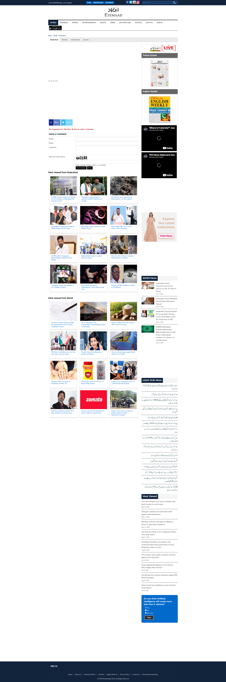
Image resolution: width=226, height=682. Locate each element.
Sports (75, 23)
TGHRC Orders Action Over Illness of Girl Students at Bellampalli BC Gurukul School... (63, 199)
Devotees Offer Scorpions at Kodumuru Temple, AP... (60, 382)
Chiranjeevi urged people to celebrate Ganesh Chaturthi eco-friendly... (92, 199)
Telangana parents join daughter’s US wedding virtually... (62, 286)
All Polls (101, 674)
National (64, 40)
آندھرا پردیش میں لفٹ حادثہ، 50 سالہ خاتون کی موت (164, 455)
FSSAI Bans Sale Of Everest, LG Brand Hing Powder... (92, 382)
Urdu (89, 2)
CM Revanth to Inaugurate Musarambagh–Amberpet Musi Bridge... (61, 258)
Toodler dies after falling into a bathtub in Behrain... (91, 353)
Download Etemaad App (150, 674)
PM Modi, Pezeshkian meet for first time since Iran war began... (63, 353)
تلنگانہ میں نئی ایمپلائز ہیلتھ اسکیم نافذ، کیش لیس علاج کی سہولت (162, 417)
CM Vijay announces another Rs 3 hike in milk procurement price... (62, 412)
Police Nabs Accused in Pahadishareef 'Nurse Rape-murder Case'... (92, 287)
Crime (112, 23)
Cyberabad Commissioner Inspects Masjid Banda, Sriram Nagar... (62, 227)
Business (64, 23)
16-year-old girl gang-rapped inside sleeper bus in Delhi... (123, 353)
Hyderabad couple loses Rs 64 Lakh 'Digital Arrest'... (93, 227)
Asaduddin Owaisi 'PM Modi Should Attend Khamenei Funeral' (166, 301)
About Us (78, 674)
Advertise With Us (89, 674)
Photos (149, 23)
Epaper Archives (112, 674)
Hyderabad (62, 35)
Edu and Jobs (125, 23)
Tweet (68, 122)
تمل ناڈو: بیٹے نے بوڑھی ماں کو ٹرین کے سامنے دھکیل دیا (164, 461)
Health (103, 23)
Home (50, 35)
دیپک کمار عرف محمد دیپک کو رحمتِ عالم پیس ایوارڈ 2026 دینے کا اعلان (160, 423)
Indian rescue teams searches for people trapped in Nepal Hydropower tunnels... (122, 413)
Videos (160, 23)
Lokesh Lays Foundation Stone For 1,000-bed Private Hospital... (123, 382)
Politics (138, 23)
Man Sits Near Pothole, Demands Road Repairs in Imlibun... (122, 257)
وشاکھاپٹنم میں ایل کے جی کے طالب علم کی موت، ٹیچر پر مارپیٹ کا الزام (161, 466)
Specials (86, 40)
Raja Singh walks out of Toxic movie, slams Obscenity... (121, 227)
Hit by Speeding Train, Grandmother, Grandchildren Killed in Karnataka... (93, 325)
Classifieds (109, 2)
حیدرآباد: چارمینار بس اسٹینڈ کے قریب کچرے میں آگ (164, 394)
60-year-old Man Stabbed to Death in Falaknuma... (122, 286)
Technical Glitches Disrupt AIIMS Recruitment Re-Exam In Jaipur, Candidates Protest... (62, 325)
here (97, 165)
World (53, 23)
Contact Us (135, 674)
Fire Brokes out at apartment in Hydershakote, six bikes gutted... (122, 198)
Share (56, 122)
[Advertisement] (67, 12)
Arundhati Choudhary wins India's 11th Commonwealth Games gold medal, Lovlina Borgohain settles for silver (157, 544)
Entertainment (89, 23)
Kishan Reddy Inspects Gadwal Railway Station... (91, 257)
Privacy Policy (124, 674)
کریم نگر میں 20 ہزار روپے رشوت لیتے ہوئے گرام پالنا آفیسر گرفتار (161, 472)
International (75, 40)
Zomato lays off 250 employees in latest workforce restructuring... (92, 412)
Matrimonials (98, 2)
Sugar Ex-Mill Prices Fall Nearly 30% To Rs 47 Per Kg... (122, 324)
